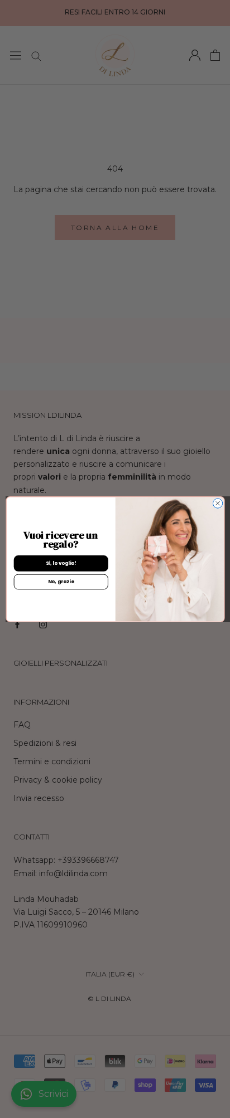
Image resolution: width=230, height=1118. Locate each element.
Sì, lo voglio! (60, 563)
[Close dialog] (217, 502)
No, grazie (60, 581)
